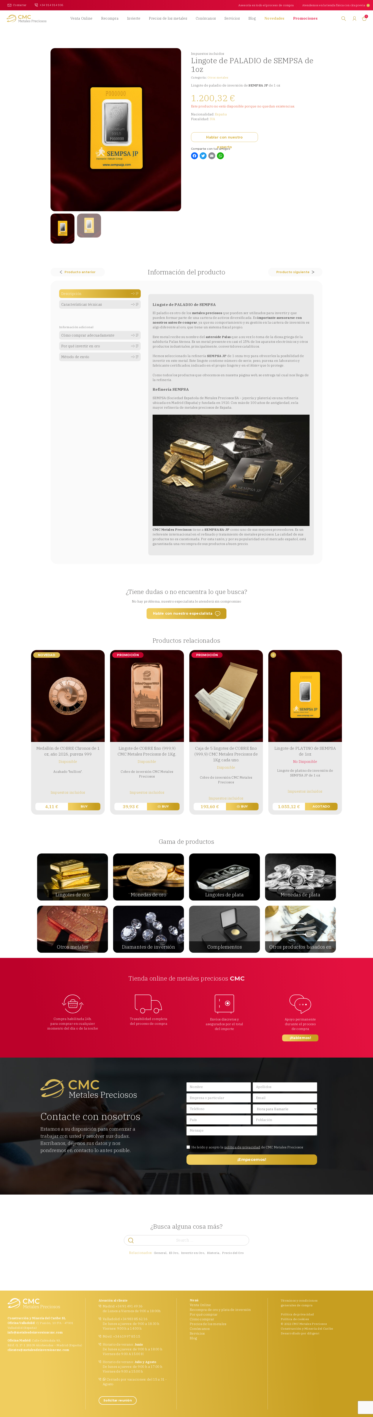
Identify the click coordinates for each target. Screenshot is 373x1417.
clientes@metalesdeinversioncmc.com (38, 1350)
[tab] (100, 293)
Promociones (305, 18)
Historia (213, 1253)
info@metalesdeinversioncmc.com (35, 1332)
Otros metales (217, 77)
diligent (313, 1333)
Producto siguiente (293, 272)
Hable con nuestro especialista (182, 613)
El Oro (173, 1253)
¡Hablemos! (300, 1038)
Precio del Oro (233, 1253)
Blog (252, 18)
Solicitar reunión (117, 1400)
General (160, 1253)
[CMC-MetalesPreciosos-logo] (26, 18)
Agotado (321, 806)
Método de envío (75, 357)
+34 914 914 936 (51, 5)
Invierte (133, 18)
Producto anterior (80, 272)
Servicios (232, 18)
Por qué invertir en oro (80, 346)
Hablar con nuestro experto (224, 138)
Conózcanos (206, 18)
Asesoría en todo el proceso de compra (266, 5)
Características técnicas (81, 304)
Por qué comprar (204, 1314)
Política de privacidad (297, 1314)
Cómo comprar (202, 1319)
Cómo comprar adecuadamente (88, 335)
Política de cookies (295, 1319)
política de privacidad (242, 1147)
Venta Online (81, 18)
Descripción (71, 293)
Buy (84, 806)
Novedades (274, 18)
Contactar (20, 5)
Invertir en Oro (192, 1253)
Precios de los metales (168, 18)
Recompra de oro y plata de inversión (220, 1310)
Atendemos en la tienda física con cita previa (333, 5)
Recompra (110, 18)
